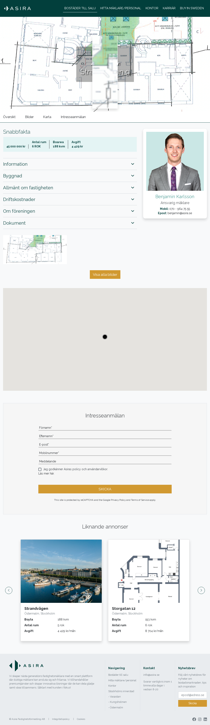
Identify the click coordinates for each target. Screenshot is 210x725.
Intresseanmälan (73, 117)
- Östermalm (115, 707)
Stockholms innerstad (121, 691)
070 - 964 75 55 (179, 208)
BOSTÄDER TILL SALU (80, 8)
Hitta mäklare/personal (122, 680)
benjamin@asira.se (180, 213)
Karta (47, 117)
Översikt (9, 117)
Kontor (112, 685)
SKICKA (105, 489)
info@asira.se (151, 674)
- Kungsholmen (117, 701)
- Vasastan (114, 696)
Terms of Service (140, 500)
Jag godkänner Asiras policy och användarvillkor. (75, 469)
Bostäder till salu (118, 674)
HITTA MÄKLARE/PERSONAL (120, 8)
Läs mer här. (46, 473)
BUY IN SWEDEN (192, 8)
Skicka (192, 703)
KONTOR (152, 8)
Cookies (81, 719)
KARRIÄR (169, 8)
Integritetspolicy (61, 719)
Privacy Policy (118, 500)
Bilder (29, 117)
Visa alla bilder (105, 274)
